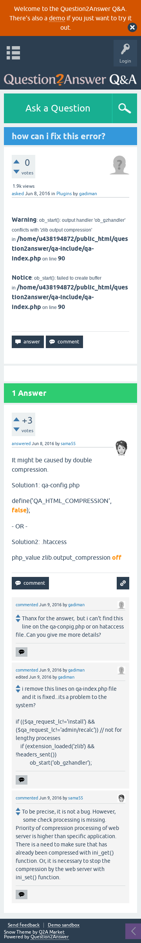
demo (57, 18)
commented (27, 604)
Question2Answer (50, 936)
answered (21, 443)
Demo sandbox (64, 925)
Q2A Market (52, 932)
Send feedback (24, 925)
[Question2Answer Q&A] (70, 76)
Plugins (64, 193)
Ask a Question (57, 108)
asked (18, 193)
